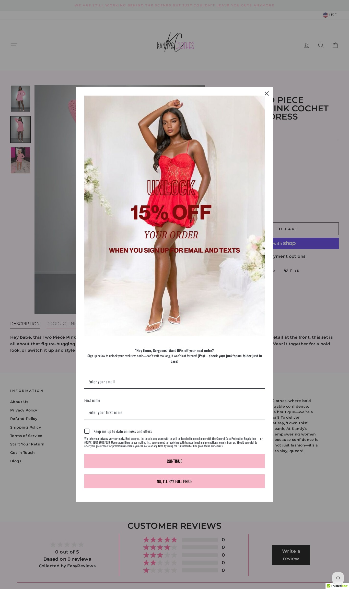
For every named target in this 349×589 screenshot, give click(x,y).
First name (92, 400)
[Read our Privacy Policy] (262, 439)
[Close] (267, 93)
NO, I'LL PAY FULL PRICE (174, 481)
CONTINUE (174, 461)
